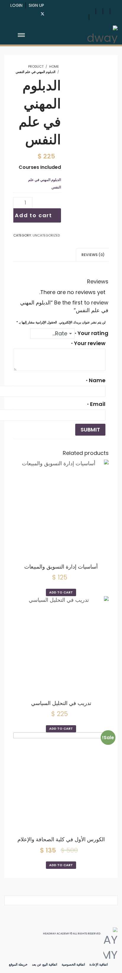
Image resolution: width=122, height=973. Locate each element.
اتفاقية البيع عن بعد (44, 964)
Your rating (91, 333)
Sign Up (36, 5)
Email (96, 404)
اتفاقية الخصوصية (73, 964)
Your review (88, 343)
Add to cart (33, 215)
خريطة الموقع (18, 964)
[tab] (93, 254)
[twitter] (42, 13)
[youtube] (53, 13)
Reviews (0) (93, 254)
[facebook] (31, 13)
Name (95, 380)
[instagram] (63, 13)
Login (16, 5)
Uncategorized (46, 235)
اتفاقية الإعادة (98, 964)
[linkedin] (73, 13)
